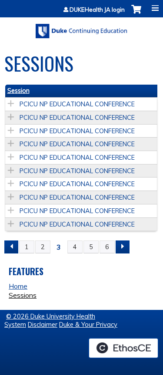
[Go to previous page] (11, 246)
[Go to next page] (123, 246)
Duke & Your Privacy (88, 325)
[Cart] (136, 13)
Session (18, 91)
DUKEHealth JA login (97, 10)
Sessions (23, 295)
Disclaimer (42, 325)
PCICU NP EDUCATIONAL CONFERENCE (77, 104)
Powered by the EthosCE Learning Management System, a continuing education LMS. (123, 348)
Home (18, 286)
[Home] (81, 28)
